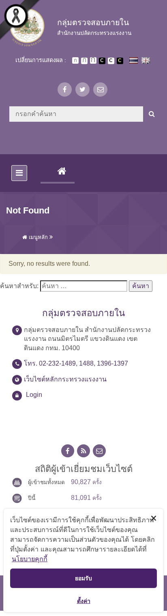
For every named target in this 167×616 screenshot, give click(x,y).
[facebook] (65, 89)
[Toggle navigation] (19, 173)
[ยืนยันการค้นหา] (152, 114)
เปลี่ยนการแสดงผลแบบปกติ (111, 61)
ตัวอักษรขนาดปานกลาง (84, 61)
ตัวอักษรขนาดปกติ (75, 60)
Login (34, 394)
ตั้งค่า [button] (83, 600)
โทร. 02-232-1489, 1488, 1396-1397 (76, 363)
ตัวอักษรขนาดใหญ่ (93, 60)
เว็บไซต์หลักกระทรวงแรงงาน (65, 379)
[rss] (83, 451)
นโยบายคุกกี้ (29, 559)
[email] (100, 89)
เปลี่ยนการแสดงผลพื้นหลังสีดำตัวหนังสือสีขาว (102, 61)
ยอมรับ (83, 578)
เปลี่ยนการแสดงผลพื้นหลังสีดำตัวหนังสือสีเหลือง (120, 61)
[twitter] (82, 89)
